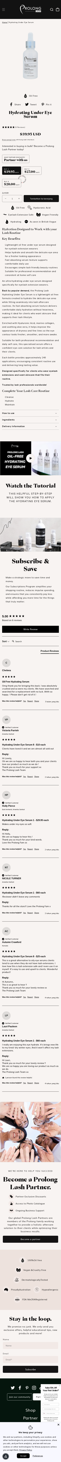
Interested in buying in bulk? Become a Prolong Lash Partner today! (28, 147)
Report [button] (30, 701)
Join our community (19, 1396)
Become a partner (30, 1239)
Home (4, 22)
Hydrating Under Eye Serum (21, 22)
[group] (30, 616)
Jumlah (5, 192)
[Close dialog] (59, 1385)
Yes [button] (24, 701)
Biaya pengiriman (9, 139)
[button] (3, 9)
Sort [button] (4, 641)
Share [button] (36, 701)
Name (6, 1339)
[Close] (58, 1424)
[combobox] (44, 1413)
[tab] (50, 652)
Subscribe (30, 1369)
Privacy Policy (25, 1450)
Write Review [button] (30, 629)
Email (6, 1353)
